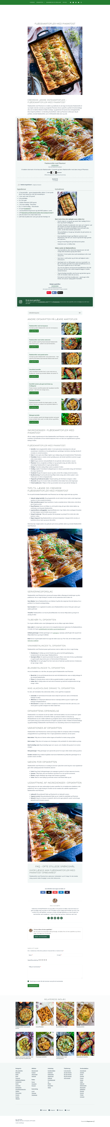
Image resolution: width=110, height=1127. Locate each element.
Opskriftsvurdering (33, 960)
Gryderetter (19, 1082)
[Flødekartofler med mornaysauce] (65, 1044)
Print (61, 292)
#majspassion (56, 301)
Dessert (34, 1085)
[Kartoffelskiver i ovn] (65, 1014)
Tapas (49, 1087)
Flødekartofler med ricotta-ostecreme (39, 340)
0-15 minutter (67, 1070)
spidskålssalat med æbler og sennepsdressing (51, 629)
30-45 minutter (68, 1074)
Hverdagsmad (51, 1080)
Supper (17, 1097)
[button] (52, 165)
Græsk (81, 1080)
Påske (49, 1084)
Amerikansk (83, 1070)
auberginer (56, 633)
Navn (31, 955)
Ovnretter (18, 1085)
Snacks (17, 1095)
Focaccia (18, 1078)
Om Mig (65, 2)
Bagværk (18, 1072)
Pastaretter (18, 1087)
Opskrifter (39, 2)
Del (55, 292)
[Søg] (81, 2)
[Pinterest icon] (58, 918)
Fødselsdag (51, 1074)
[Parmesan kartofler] (45, 1044)
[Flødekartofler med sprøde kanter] (24, 1014)
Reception (50, 1085)
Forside (32, 2)
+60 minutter (67, 1078)
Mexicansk (82, 1087)
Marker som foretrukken (42, 936)
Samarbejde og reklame (53, 2)
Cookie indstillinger (20, 1122)
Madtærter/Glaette (20, 1080)
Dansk (81, 1074)
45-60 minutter (68, 1076)
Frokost (34, 1072)
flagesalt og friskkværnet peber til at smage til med (36, 212)
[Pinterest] (75, 2)
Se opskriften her (34, 331)
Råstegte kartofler (34, 415)
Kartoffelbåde (40, 1027)
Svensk (82, 1093)
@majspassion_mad (43, 301)
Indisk (81, 1082)
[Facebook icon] (48, 918)
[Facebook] (70, 2)
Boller (17, 1074)
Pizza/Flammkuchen (21, 1089)
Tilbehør (18, 1098)
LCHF (33, 1091)
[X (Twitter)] (49, 892)
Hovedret (34, 1084)
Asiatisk (82, 1072)
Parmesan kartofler (34, 400)
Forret (33, 1082)
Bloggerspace (90, 1121)
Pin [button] (49, 292)
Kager (17, 1084)
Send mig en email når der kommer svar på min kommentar (46, 981)
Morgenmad (35, 1070)
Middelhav (82, 1089)
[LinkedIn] (61, 892)
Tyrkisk (81, 1095)
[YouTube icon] (61, 918)
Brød (17, 1076)
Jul (48, 1082)
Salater (17, 1091)
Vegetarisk (34, 1095)
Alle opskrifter (19, 1070)
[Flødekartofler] (86, 1014)
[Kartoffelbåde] (45, 1014)
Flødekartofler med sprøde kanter (38, 354)
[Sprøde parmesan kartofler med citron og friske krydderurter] (24, 1044)
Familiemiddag (51, 1070)
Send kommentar (33, 985)
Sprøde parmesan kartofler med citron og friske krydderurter (24, 1057)
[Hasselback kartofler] (86, 1044)
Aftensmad (34, 1074)
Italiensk (82, 1084)
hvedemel (27, 208)
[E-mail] (78, 2)
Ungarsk (82, 1097)
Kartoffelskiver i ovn (61, 1027)
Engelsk (82, 1076)
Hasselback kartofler (35, 369)
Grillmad (50, 1078)
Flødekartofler (80, 1027)
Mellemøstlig (83, 1085)
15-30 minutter (68, 1072)
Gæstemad (50, 1076)
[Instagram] (73, 2)
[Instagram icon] (55, 918)
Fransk (81, 1078)
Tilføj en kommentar (35, 967)
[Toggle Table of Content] (79, 313)
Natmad (34, 1076)
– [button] (51, 172)
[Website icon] (52, 918)
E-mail (59, 955)
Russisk (82, 1091)
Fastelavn (50, 1072)
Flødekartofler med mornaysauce (38, 326)
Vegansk (34, 1093)
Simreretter (18, 1093)
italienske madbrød (33, 640)
